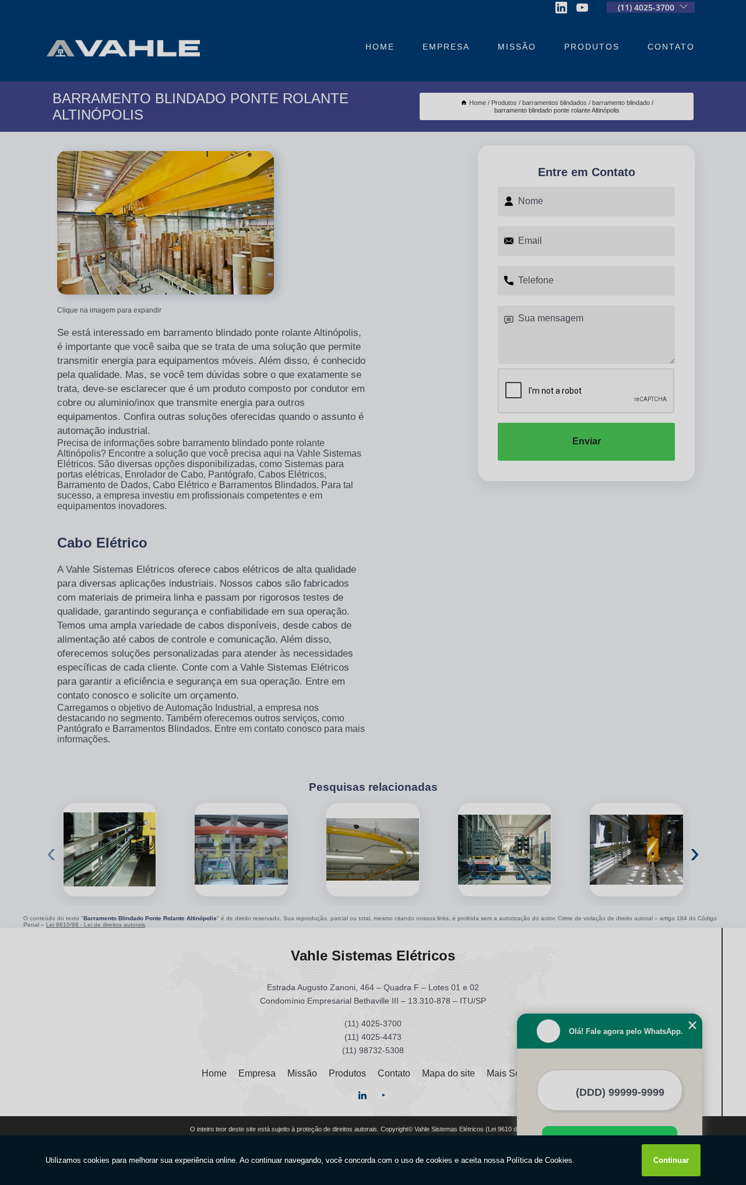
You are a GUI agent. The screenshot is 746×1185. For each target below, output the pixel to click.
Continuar (671, 1160)
